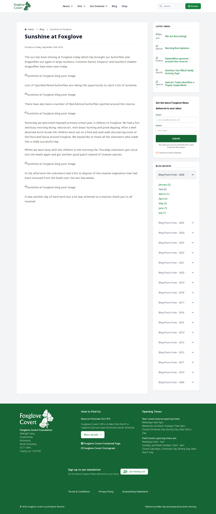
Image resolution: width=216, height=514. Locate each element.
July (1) (162, 212)
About (66, 6)
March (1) (164, 194)
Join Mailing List (136, 471)
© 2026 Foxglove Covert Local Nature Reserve (42, 506)
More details (91, 434)
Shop (124, 6)
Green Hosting (189, 506)
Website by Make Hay (155, 506)
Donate (194, 6)
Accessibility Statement (135, 491)
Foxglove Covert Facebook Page (101, 443)
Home (31, 29)
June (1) (163, 208)
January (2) (164, 184)
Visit (79, 6)
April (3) (163, 198)
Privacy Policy (106, 491)
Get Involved (97, 6)
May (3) (163, 203)
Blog (114, 6)
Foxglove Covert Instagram (99, 448)
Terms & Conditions (79, 491)
